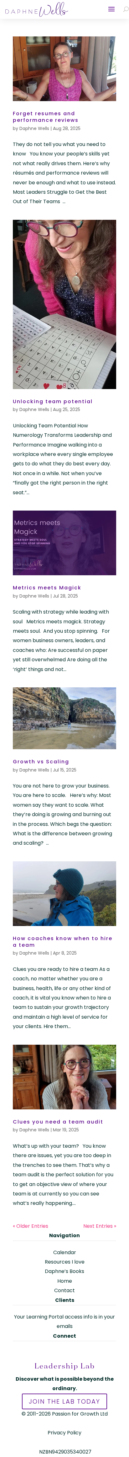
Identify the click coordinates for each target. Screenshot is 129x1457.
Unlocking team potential (53, 401)
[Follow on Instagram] (77, 1353)
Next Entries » (99, 1226)
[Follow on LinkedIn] (64, 1353)
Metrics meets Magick (47, 587)
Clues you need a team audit (58, 1121)
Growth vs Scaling (41, 761)
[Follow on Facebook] (52, 1353)
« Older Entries (30, 1226)
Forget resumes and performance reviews (46, 117)
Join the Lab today (64, 1401)
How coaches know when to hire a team (62, 942)
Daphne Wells (34, 128)
